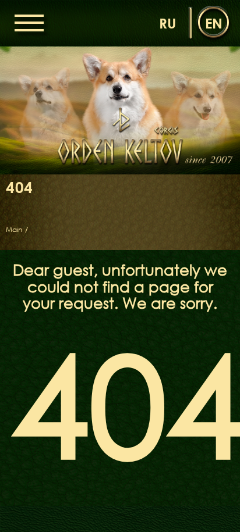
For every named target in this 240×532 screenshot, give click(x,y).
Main (14, 229)
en (214, 23)
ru (167, 23)
